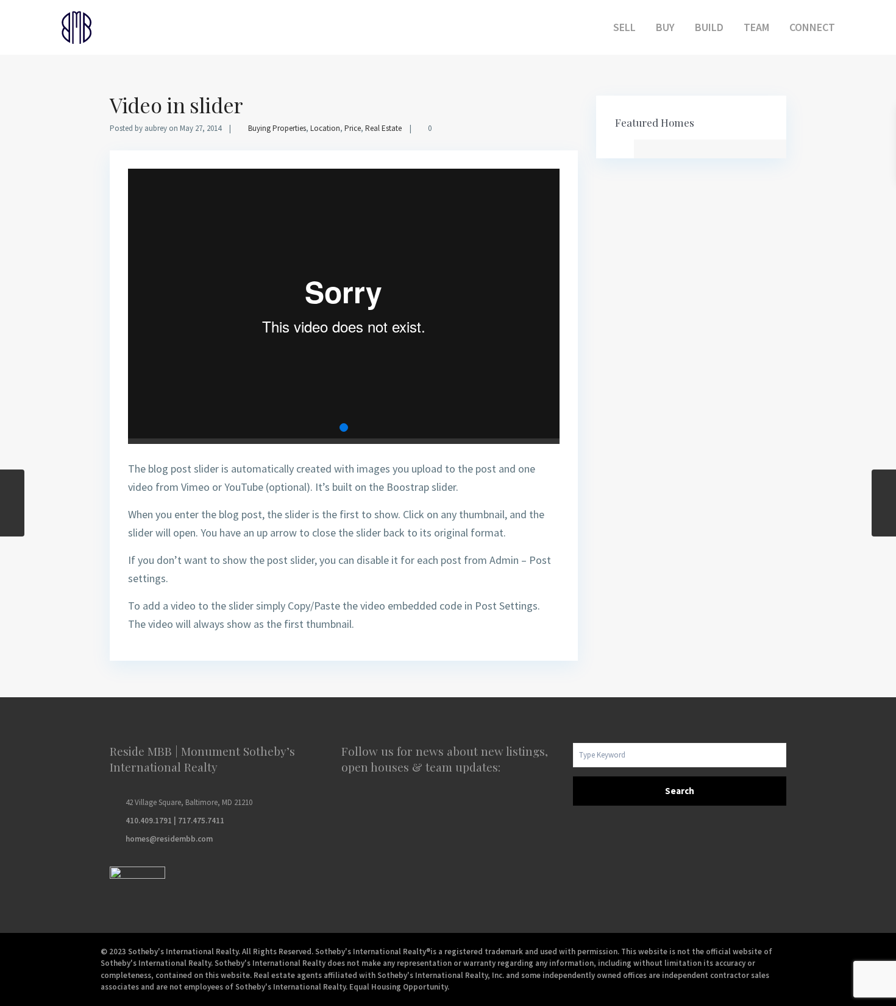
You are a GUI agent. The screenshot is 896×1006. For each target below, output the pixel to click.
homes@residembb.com (169, 839)
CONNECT (812, 27)
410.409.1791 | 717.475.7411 (175, 820)
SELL (624, 27)
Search (679, 791)
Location (325, 128)
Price (352, 128)
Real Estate (383, 128)
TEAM (756, 27)
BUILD (709, 27)
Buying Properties (277, 128)
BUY (665, 27)
